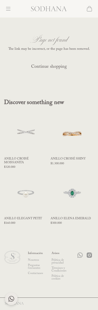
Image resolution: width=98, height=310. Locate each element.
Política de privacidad (58, 261)
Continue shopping (49, 66)
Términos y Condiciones (59, 269)
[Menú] (8, 9)
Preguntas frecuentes (34, 267)
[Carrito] (89, 8)
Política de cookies (58, 277)
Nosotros (33, 260)
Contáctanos (35, 273)
